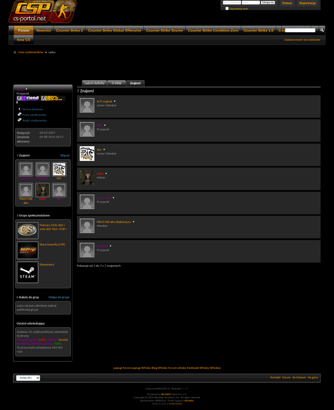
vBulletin (189, 400)
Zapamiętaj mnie (238, 8)
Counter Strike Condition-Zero (213, 30)
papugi (117, 368)
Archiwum (299, 377)
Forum (23, 30)
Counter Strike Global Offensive (114, 30)
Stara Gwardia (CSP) (52, 244)
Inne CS (23, 40)
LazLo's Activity (94, 83)
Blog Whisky (159, 368)
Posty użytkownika (34, 115)
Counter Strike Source (164, 30)
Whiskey (215, 368)
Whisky (146, 368)
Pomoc (287, 3)
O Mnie (117, 83)
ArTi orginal (104, 101)
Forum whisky (177, 368)
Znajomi (135, 83)
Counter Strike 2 (69, 30)
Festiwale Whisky (198, 368)
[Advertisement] (167, 67)
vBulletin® (166, 394)
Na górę (313, 377)
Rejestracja (308, 3)
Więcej (64, 155)
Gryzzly (63, 339)
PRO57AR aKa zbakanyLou (25, 202)
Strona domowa (32, 109)
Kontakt (275, 377)
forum (286, 377)
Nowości (43, 30)
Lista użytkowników (30, 52)
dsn (59, 178)
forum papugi (132, 368)
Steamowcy (47, 264)
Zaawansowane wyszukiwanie (302, 39)
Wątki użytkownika (34, 120)
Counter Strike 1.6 (258, 30)
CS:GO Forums (175, 404)
